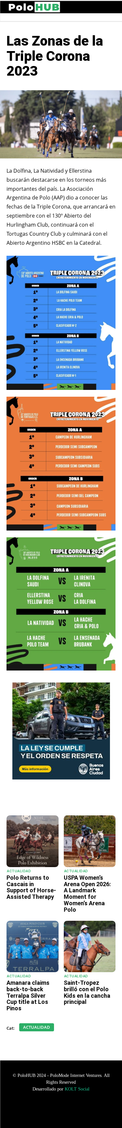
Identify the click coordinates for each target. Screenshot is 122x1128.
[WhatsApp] (33, 799)
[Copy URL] (93, 799)
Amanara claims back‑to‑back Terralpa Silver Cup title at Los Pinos (28, 995)
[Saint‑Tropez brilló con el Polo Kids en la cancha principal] (90, 946)
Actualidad (19, 871)
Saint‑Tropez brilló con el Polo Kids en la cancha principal (87, 992)
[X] (63, 799)
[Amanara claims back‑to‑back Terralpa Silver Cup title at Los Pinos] (33, 946)
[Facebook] (48, 799)
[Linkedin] (78, 799)
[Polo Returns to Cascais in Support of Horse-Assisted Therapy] (33, 841)
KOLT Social (77, 1089)
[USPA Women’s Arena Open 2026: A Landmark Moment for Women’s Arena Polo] (90, 841)
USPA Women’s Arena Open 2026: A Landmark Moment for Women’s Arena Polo (87, 893)
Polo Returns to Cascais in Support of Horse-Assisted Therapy (31, 887)
